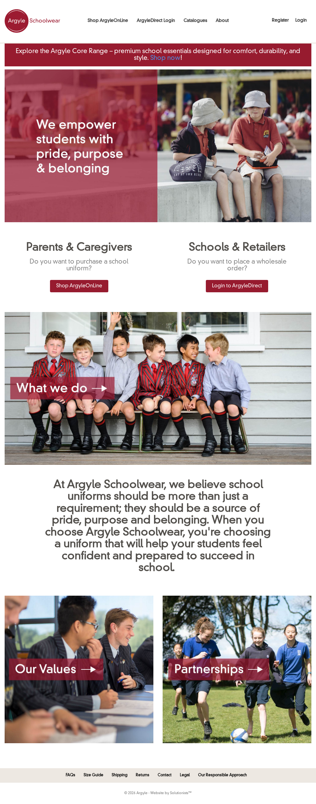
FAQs (70, 775)
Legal (185, 775)
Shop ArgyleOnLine (108, 21)
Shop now (165, 58)
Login (301, 20)
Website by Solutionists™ (171, 793)
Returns (142, 775)
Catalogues (195, 21)
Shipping (119, 775)
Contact (165, 775)
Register (280, 20)
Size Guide (93, 775)
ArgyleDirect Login (156, 21)
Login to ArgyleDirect (237, 286)
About (222, 21)
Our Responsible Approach (222, 775)
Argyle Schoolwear (32, 21)
